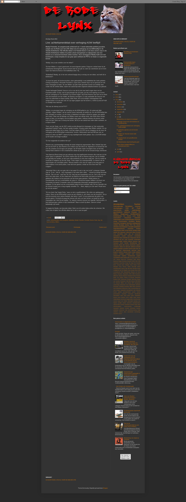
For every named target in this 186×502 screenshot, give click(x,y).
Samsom (135, 241)
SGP (119, 279)
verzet (115, 232)
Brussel (129, 261)
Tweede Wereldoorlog (130, 243)
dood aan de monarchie (132, 234)
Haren (138, 266)
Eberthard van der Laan (120, 239)
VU (114, 282)
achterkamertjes (55, 220)
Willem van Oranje (126, 282)
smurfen (138, 308)
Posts (117, 188)
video (125, 311)
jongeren (115, 252)
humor (137, 204)
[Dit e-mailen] (56, 218)
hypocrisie (118, 250)
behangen (116, 286)
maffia (131, 297)
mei (118, 149)
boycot (127, 245)
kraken (129, 252)
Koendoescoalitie (117, 241)
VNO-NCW (137, 281)
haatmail (124, 293)
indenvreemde (126, 250)
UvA (114, 234)
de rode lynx (126, 246)
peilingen (138, 252)
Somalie (129, 279)
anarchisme (117, 210)
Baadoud (115, 261)
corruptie (130, 227)
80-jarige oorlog (124, 225)
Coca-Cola (121, 263)
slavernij (138, 254)
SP (133, 208)
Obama (120, 275)
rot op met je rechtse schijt (132, 230)
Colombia (124, 237)
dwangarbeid (129, 290)
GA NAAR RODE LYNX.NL (53, 34)
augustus (120, 112)
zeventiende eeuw (118, 257)
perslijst (120, 302)
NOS (130, 273)
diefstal (133, 246)
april (118, 152)
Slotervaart (123, 279)
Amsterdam (118, 204)
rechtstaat (127, 304)
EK (137, 237)
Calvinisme (116, 263)
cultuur (121, 246)
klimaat (125, 252)
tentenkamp (117, 216)
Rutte (95, 220)
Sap (99, 220)
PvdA (138, 208)
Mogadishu (126, 273)
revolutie (121, 254)
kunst (119, 297)
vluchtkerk (132, 221)
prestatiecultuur (136, 302)
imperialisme (116, 295)
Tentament (123, 281)
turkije (138, 310)
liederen (123, 297)
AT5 (114, 259)
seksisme (122, 308)
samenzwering (127, 306)
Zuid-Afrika (120, 234)
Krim (136, 270)
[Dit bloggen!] (58, 218)
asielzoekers (117, 218)
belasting (121, 286)
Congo (126, 263)
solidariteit (115, 310)
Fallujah (127, 264)
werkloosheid (131, 255)
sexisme (127, 308)
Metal (134, 232)
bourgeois (65, 220)
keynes (115, 297)
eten (134, 290)
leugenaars (124, 214)
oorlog (115, 221)
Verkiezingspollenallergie (131, 76)
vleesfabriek (130, 311)
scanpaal (128, 254)
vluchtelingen (117, 208)
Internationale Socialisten (123, 206)
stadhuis (124, 255)
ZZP (133, 282)
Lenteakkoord (116, 272)
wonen (120, 313)
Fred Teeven (122, 266)
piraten (124, 302)
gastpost (115, 248)
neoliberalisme (135, 214)
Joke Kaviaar (131, 270)
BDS (135, 259)
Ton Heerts (136, 225)
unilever (121, 311)
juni (118, 117)
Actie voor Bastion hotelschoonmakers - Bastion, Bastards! (130, 397)
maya (134, 297)
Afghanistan (116, 237)
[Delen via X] (60, 218)
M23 (122, 272)
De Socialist (137, 263)
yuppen (138, 255)
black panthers (136, 286)
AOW (61, 220)
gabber (120, 292)
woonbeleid (137, 235)
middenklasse (116, 299)
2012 (117, 99)
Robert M (126, 277)
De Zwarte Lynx (129, 216)
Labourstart (129, 232)
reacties (122, 304)
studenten (137, 218)
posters (115, 254)
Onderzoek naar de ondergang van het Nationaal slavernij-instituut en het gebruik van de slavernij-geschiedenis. (132, 359)
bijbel (131, 286)
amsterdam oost (124, 284)
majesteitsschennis (119, 228)
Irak (120, 270)
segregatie (116, 308)
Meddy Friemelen (79, 220)
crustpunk (116, 246)
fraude (115, 292)
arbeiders (116, 227)
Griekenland (137, 239)
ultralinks (115, 311)
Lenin (123, 219)
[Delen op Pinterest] (64, 218)
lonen (127, 297)
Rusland (115, 279)
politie (127, 210)
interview (134, 250)
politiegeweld (136, 223)
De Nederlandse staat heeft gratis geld (128, 142)
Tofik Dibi (128, 281)
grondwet (125, 248)
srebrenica (121, 310)
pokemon (129, 302)
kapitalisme (137, 295)
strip (126, 310)
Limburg (125, 241)
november (120, 104)
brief (114, 288)
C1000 (133, 261)
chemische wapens (135, 245)
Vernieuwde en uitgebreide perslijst (125, 322)
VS (139, 212)
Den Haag (130, 237)
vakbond (127, 212)
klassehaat (128, 218)
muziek (124, 235)
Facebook (130, 239)
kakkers (121, 252)
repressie (130, 235)
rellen (123, 230)
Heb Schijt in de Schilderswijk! (125, 386)
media (133, 252)
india (121, 295)
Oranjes (134, 212)
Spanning (134, 279)
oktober (119, 107)
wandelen (115, 313)
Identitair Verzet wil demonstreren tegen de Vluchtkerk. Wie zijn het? (131, 343)
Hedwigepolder (117, 268)
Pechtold (86, 220)
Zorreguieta (137, 282)
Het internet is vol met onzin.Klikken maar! (125, 456)
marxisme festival (134, 228)
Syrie (121, 243)
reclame (132, 304)
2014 (117, 94)
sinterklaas (132, 308)
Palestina (130, 275)
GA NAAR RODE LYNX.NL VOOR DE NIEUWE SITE (61, 232)
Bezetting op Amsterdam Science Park (131, 52)
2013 (117, 97)
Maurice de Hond (135, 272)
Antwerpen (130, 259)
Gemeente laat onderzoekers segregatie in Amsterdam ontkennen (132, 373)
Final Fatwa (133, 264)
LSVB (138, 270)
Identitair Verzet (136, 268)
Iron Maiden (125, 270)
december (120, 102)
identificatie (137, 293)
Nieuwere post (50, 227)
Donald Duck (120, 264)
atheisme (138, 284)
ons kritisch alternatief (127, 301)
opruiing (135, 301)
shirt (133, 254)
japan (128, 295)
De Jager (131, 263)
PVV (131, 225)
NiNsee (130, 241)
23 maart (132, 257)
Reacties (118, 192)
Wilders (57, 222)
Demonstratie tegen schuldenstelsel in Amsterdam (129, 63)
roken (139, 304)
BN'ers (138, 259)
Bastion (138, 221)
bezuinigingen (123, 227)
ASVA (138, 257)
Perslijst (117, 331)
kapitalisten (137, 227)
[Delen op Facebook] (62, 218)
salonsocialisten (117, 306)
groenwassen (116, 293)
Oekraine (125, 275)
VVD (127, 208)
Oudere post (102, 227)
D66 (119, 232)
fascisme (129, 223)
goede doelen (136, 292)
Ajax (121, 237)
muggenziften (129, 299)
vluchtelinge (137, 311)
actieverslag (116, 284)
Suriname (115, 243)
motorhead (123, 299)
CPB (139, 261)
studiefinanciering (132, 310)
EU (139, 237)
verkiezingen (117, 219)
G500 (129, 266)
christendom (125, 288)
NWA (133, 273)
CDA (136, 261)
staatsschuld (116, 255)
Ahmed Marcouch (121, 259)
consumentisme (135, 288)
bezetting (126, 286)
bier (124, 245)
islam (139, 250)
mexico (138, 297)
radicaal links (116, 304)
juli (118, 114)
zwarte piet (126, 257)
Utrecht (133, 281)
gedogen (120, 248)
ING (131, 268)
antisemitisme (132, 284)
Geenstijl (134, 266)
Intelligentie (116, 270)
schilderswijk (137, 306)
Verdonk (118, 282)
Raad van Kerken (118, 277)
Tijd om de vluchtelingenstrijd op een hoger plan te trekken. (131, 425)
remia (135, 304)
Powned (138, 275)
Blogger (105, 488)
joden (132, 295)
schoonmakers (123, 221)
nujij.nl (119, 301)
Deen (114, 264)
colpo (129, 288)
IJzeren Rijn (124, 268)
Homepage (77, 227)
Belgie (120, 261)
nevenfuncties (136, 299)
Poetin (134, 275)
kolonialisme (116, 235)
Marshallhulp (127, 272)
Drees (135, 237)
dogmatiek (123, 290)
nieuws (115, 301)
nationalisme (117, 230)
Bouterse (124, 261)
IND (129, 268)
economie (137, 246)
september (120, 109)
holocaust (130, 293)
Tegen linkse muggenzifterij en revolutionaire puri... (126, 145)
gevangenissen (127, 292)
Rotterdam (137, 277)
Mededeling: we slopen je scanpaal (127, 119)
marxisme (137, 219)
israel (125, 295)
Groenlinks (116, 223)
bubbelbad (71, 220)
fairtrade (138, 290)
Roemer (92, 220)
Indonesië (122, 232)
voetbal (115, 225)
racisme (137, 206)
